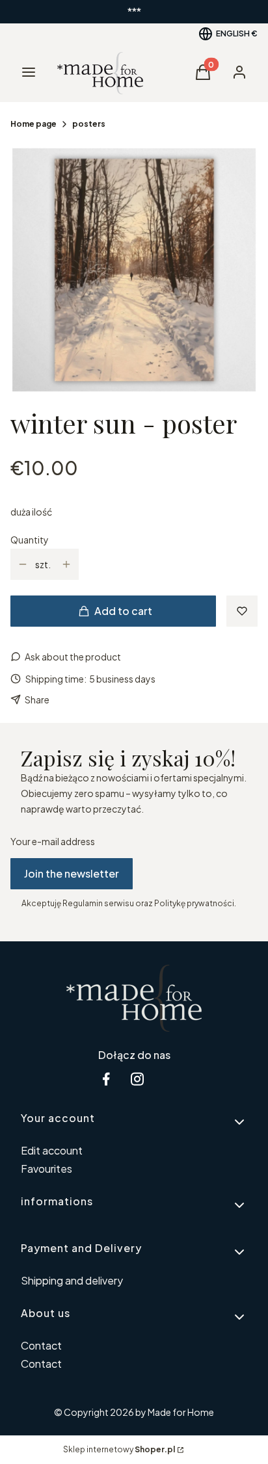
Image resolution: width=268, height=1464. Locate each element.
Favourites (46, 1168)
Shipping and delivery (72, 1280)
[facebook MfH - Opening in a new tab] (106, 1079)
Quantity (29, 539)
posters (88, 124)
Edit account (52, 1150)
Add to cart (123, 611)
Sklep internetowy (119, 1449)
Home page (33, 124)
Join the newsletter (71, 873)
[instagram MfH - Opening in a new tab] (137, 1079)
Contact (41, 1345)
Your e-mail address (52, 841)
